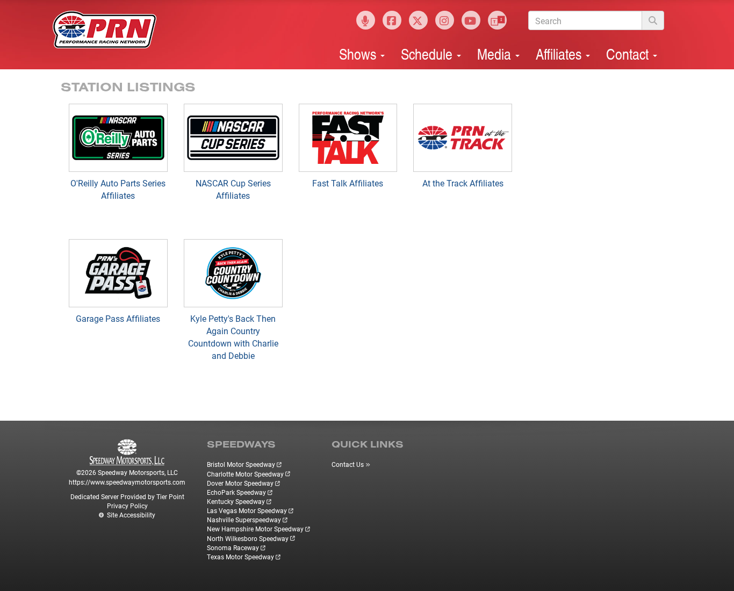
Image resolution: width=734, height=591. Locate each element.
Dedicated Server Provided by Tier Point (127, 496)
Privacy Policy (127, 505)
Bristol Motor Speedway (241, 464)
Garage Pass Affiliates (118, 318)
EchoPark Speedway (236, 492)
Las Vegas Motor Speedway (247, 510)
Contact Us (348, 464)
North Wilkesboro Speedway (248, 538)
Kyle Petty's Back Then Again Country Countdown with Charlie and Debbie (233, 337)
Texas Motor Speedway (240, 556)
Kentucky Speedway (236, 501)
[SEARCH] (653, 20)
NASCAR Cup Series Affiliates (233, 189)
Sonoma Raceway (233, 547)
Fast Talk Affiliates (347, 183)
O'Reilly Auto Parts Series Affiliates (117, 189)
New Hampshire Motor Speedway (255, 528)
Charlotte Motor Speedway (245, 474)
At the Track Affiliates (462, 183)
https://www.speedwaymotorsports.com (127, 482)
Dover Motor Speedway (240, 483)
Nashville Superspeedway (244, 519)
